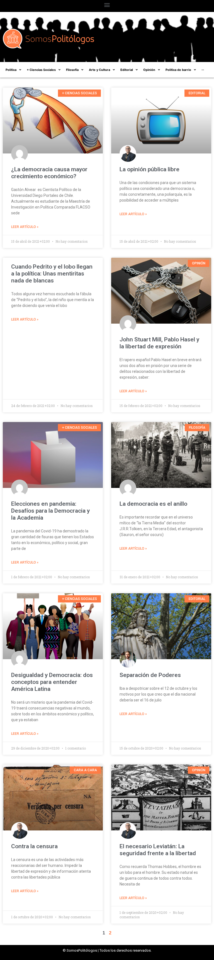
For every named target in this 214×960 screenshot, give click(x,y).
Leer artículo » (24, 227)
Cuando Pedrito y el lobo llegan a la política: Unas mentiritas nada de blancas (52, 273)
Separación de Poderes (150, 675)
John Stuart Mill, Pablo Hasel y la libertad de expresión (159, 343)
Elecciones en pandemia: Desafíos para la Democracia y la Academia (50, 510)
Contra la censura (34, 846)
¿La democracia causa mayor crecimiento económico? (49, 173)
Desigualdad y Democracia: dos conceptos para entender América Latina (52, 682)
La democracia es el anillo (153, 503)
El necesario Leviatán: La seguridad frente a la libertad (158, 850)
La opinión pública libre (149, 169)
